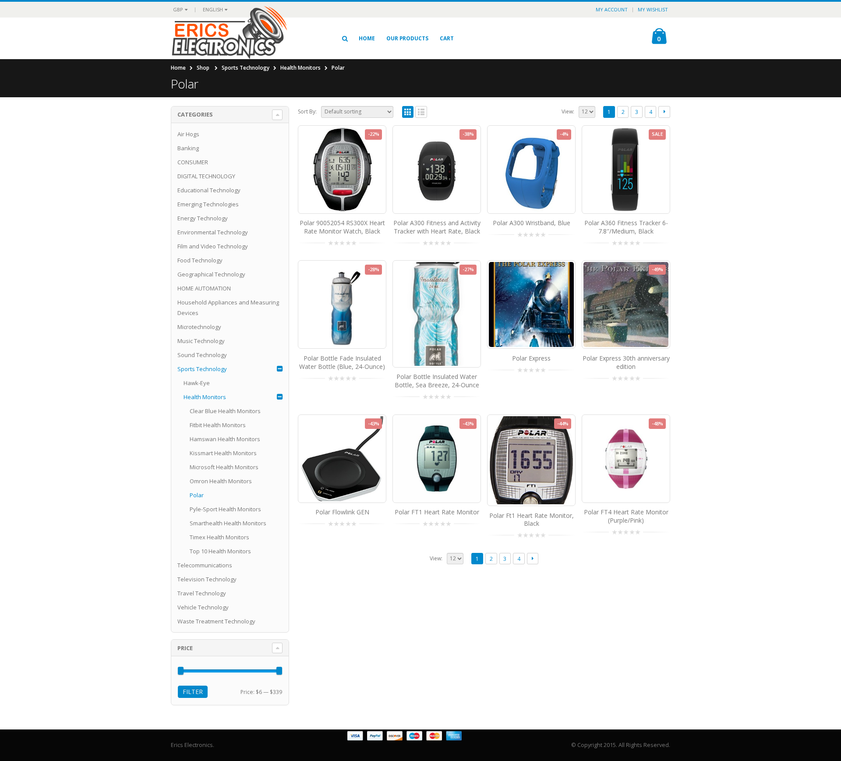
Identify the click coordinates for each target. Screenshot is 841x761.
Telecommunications (204, 565)
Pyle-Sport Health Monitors (225, 509)
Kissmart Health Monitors (223, 453)
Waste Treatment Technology (216, 621)
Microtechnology (199, 327)
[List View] (421, 112)
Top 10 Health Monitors (220, 551)
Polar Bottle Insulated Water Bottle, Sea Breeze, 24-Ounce (437, 380)
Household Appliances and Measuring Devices (228, 307)
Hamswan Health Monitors (225, 439)
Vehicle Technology (203, 607)
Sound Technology (202, 355)
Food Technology (200, 260)
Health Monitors (300, 67)
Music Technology (201, 341)
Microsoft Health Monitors (224, 467)
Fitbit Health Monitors (218, 425)
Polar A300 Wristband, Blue (531, 223)
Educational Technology (208, 190)
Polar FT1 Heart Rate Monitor (437, 512)
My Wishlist (653, 9)
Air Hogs (188, 134)
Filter (193, 691)
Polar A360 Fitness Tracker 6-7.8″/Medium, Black (626, 227)
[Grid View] (408, 112)
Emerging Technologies (208, 204)
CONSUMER (192, 162)
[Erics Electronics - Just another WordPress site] (246, 38)
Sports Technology (245, 67)
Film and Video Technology (212, 246)
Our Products (407, 38)
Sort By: (307, 111)
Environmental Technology (212, 232)
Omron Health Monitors (221, 481)
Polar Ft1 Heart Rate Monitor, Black (531, 519)
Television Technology (207, 579)
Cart (447, 38)
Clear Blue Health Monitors (225, 411)
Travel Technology (201, 593)
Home (367, 38)
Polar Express (531, 358)
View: (568, 111)
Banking (188, 148)
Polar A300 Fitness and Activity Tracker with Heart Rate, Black (437, 227)
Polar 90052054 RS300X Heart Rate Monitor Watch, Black (342, 227)
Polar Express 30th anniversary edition (626, 362)
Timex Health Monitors (219, 537)
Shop (203, 67)
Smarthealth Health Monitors (228, 523)
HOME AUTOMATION (204, 288)
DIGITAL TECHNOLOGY (206, 176)
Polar (197, 495)
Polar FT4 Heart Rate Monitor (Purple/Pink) (626, 516)
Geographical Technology (211, 274)
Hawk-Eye (197, 383)
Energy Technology (202, 218)
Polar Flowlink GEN (342, 512)
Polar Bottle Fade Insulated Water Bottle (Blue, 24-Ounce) (342, 362)
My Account (612, 9)
